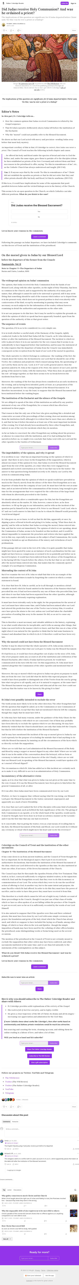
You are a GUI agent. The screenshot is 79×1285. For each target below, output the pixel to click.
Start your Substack (34, 1275)
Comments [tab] (6, 1122)
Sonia (6, 1141)
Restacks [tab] (15, 1122)
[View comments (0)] (25, 1221)
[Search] (75, 1190)
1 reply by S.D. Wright (14, 1170)
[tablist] (10, 1122)
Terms (43, 1270)
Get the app (49, 1275)
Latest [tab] (9, 1190)
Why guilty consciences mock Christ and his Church (24, 1196)
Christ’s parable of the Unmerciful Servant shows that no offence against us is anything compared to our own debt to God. (32, 1214)
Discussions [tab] (17, 1190)
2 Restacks (25, 1100)
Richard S (8, 1153)
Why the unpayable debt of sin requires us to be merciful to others (30, 1211)
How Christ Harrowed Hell (13, 1226)
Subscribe (64, 3)
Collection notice (52, 1270)
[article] (39, 1200)
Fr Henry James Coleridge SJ (16, 23)
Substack (29, 1281)
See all (5, 1239)
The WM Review (53, 84)
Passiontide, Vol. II (11, 264)
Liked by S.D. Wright (12, 1143)
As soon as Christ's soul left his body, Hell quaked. (19, 1229)
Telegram (9, 1093)
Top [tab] (4, 1190)
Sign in (73, 3)
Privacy (37, 1270)
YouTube (9, 1089)
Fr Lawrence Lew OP (26, 84)
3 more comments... (6, 1179)
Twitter (8, 1081)
